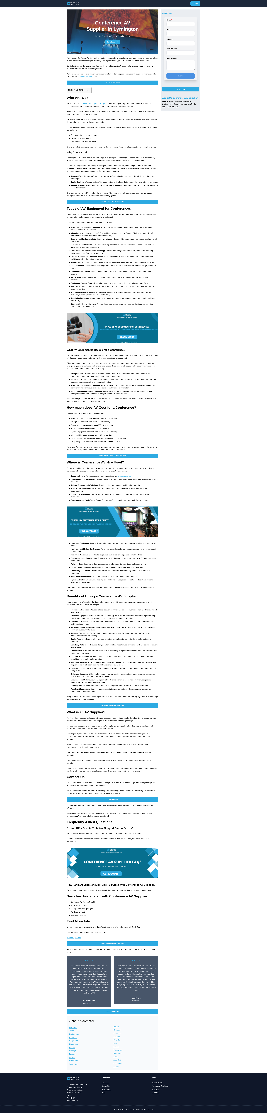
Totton (71, 1031)
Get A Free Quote (113, 1011)
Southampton (74, 1034)
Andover (116, 1036)
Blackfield (70, 937)
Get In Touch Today (113, 83)
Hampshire (117, 1053)
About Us (105, 1083)
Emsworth (117, 1033)
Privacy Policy (157, 1083)
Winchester (73, 1064)
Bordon (116, 1046)
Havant (116, 1026)
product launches (124, 476)
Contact (195, 3)
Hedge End (73, 1041)
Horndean (117, 1030)
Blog (103, 1093)
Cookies (155, 1089)
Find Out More (113, 799)
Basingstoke (118, 1050)
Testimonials (106, 1089)
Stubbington (73, 1044)
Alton (115, 1043)
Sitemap (155, 1093)
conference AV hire (85, 77)
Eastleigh (72, 1051)
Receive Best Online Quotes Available (112, 455)
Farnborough (118, 1063)
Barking (78, 937)
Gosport (72, 1057)
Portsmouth (73, 1061)
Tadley (115, 1056)
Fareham (72, 1054)
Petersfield (117, 1040)
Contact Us (106, 1086)
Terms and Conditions (160, 1086)
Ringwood (73, 1037)
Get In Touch (180, 89)
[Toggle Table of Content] (87, 90)
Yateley (116, 1066)
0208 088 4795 (72, 1101)
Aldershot (117, 1060)
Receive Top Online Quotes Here (112, 705)
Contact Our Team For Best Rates (113, 202)
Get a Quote (111, 42)
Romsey (72, 1047)
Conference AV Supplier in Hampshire (94, 103)
